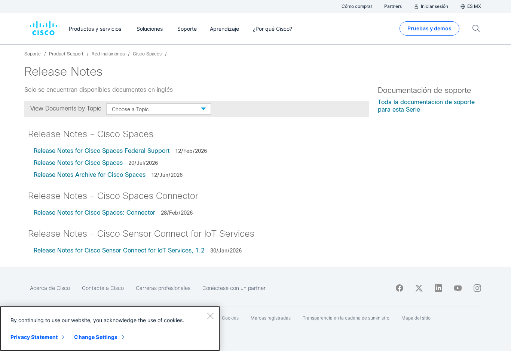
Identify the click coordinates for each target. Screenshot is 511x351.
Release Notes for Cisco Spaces (78, 163)
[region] (110, 328)
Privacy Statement (34, 337)
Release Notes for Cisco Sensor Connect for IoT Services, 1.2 (119, 250)
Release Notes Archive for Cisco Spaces (90, 175)
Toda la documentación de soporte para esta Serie (426, 106)
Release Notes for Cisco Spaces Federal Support (101, 151)
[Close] (210, 316)
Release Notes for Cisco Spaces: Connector (94, 212)
